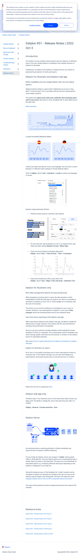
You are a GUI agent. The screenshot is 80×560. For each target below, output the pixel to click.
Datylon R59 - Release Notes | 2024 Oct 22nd (39, 534)
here (50, 387)
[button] (18, 44)
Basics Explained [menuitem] (9, 48)
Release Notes (24, 35)
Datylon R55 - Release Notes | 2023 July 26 (39, 524)
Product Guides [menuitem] (8, 58)
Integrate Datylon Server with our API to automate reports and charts (49, 479)
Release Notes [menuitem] (8, 73)
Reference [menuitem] (6, 69)
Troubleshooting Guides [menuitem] (8, 64)
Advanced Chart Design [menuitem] (8, 53)
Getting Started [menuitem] (8, 44)
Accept (50, 25)
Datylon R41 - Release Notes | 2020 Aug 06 (39, 529)
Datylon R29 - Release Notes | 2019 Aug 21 (39, 514)
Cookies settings (34, 25)
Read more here (31, 106)
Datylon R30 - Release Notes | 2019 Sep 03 (39, 519)
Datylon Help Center (9, 35)
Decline (66, 25)
